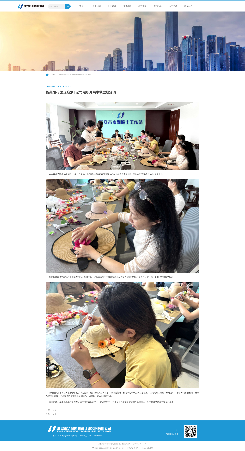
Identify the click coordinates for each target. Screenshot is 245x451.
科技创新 (142, 6)
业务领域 (127, 6)
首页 (81, 6)
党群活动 (158, 6)
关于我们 (97, 6)
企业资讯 (112, 6)
